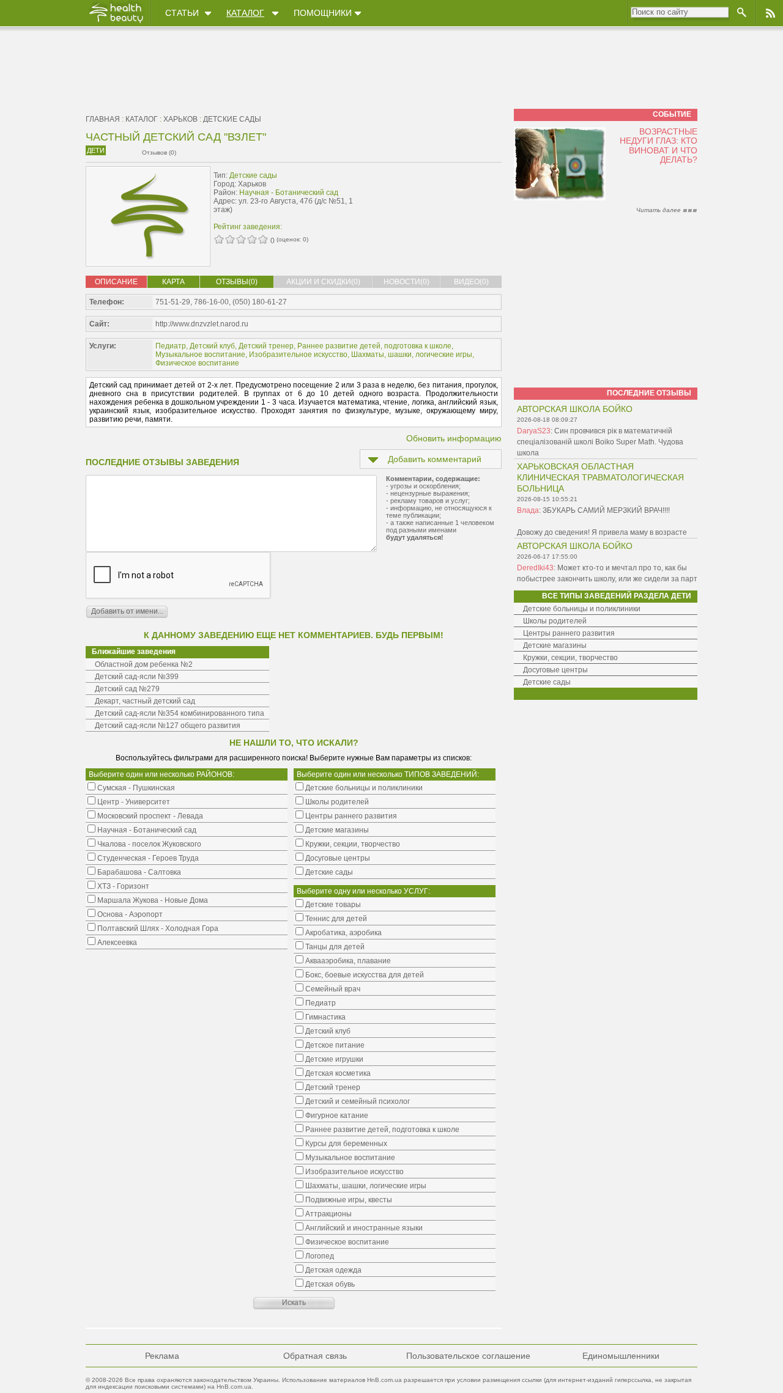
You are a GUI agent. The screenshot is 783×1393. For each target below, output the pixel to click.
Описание (116, 281)
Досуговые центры (555, 670)
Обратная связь (315, 1356)
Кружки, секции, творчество (570, 657)
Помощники (323, 13)
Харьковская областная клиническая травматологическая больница (600, 477)
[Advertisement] (424, 193)
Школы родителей (555, 621)
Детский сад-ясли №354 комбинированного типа (179, 713)
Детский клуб (212, 346)
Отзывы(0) (237, 281)
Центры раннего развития (569, 633)
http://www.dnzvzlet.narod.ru (201, 324)
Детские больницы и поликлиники (581, 609)
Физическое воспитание (197, 363)
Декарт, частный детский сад (145, 701)
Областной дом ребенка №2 (144, 664)
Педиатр (170, 346)
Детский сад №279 (127, 689)
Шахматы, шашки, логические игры (411, 354)
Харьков (180, 119)
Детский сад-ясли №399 (137, 676)
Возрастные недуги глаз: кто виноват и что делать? (658, 145)
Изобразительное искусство (298, 354)
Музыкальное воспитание (200, 354)
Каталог (245, 13)
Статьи (182, 13)
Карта (173, 281)
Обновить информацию (454, 438)
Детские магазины (555, 645)
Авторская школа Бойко (575, 409)
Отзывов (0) (159, 152)
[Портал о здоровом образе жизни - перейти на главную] (116, 22)
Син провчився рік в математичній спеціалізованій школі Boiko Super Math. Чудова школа (600, 442)
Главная (103, 119)
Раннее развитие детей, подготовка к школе (374, 346)
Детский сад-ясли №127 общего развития (167, 725)
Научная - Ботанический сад (288, 192)
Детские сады (232, 119)
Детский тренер (266, 346)
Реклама (162, 1356)
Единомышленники (620, 1356)
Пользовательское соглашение (468, 1356)
